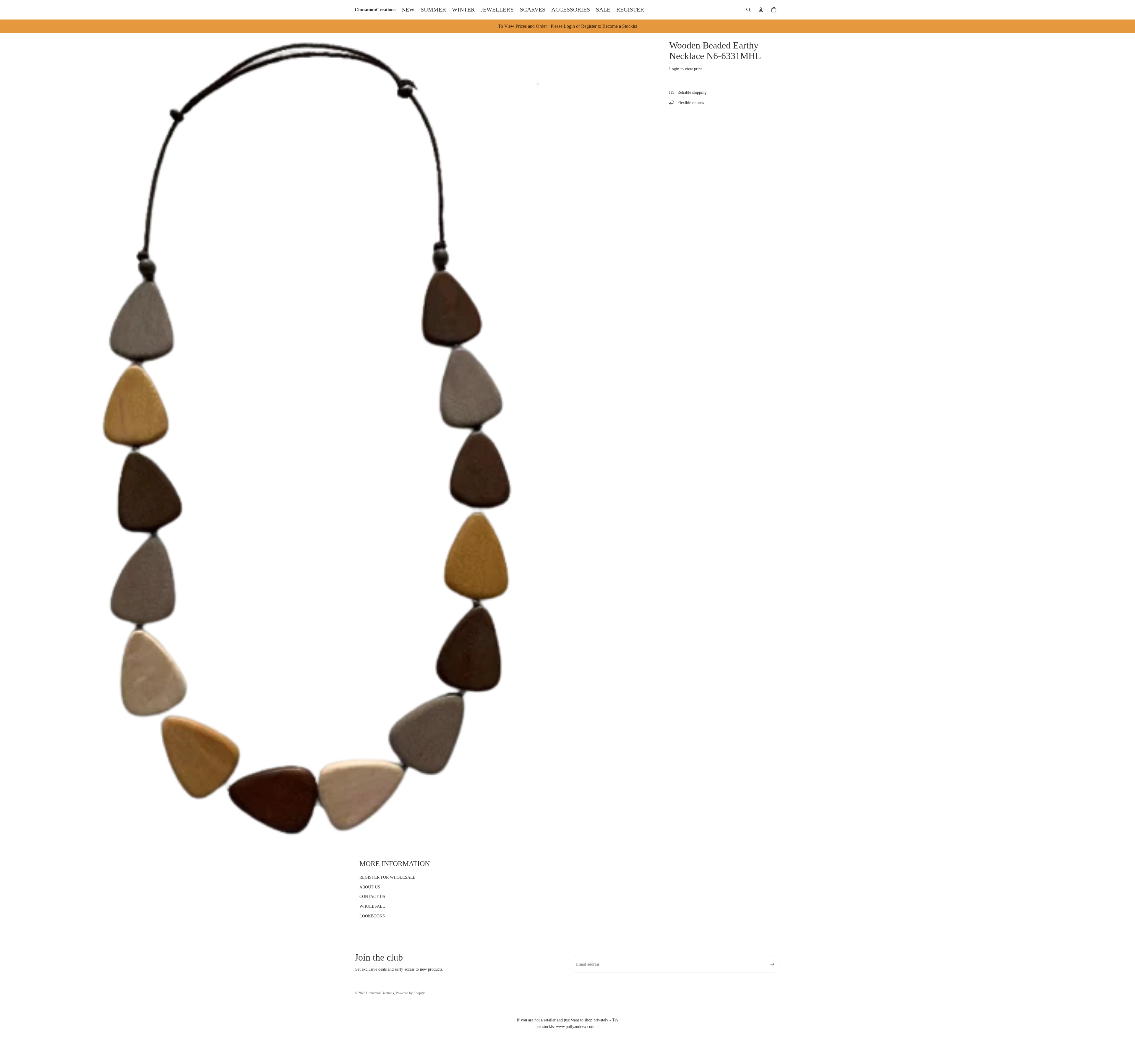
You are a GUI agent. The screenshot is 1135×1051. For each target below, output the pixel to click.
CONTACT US (372, 896)
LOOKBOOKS (372, 916)
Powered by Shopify (410, 993)
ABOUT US (369, 887)
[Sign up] (772, 964)
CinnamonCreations (380, 993)
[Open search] (748, 9)
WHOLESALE (372, 906)
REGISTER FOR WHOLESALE (387, 877)
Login (674, 69)
